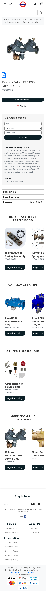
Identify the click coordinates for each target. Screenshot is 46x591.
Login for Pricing (22, 99)
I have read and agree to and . (24, 510)
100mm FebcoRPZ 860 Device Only (13, 455)
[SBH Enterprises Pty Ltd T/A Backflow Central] (23, 4)
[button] (23, 106)
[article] (15, 249)
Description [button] (9, 191)
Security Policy (11, 559)
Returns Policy (11, 555)
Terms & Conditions (32, 509)
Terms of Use (12, 542)
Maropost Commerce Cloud (23, 572)
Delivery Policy (11, 551)
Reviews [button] (7, 202)
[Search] (40, 12)
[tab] (23, 191)
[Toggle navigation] (5, 4)
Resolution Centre (12, 532)
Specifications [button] (11, 197)
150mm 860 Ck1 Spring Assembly (15, 254)
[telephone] (10, 4)
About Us (34, 528)
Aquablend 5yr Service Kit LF (14, 385)
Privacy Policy (23, 511)
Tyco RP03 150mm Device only (13, 321)
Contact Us (35, 532)
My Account (11, 528)
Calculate (22, 137)
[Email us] (21, 516)
